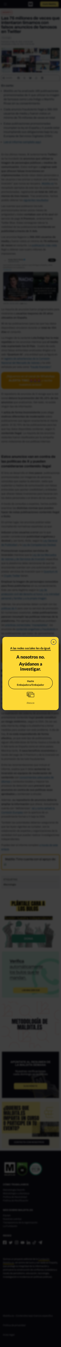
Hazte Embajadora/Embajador (30, 683)
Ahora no (30, 702)
